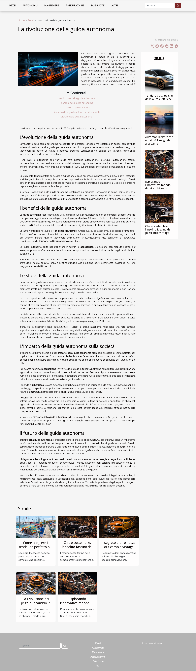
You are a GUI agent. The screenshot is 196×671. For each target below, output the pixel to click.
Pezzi (12, 5)
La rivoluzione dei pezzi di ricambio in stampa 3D (36, 603)
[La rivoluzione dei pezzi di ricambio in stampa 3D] (36, 583)
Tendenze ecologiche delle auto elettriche (159, 97)
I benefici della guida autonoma (76, 103)
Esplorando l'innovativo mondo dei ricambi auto (158, 185)
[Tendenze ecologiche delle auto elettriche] (159, 78)
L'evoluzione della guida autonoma (76, 98)
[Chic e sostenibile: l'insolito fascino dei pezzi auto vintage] (159, 208)
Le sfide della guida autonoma (76, 107)
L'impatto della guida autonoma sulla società (76, 112)
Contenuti (78, 93)
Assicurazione (75, 5)
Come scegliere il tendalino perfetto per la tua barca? (36, 547)
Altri (114, 5)
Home (21, 20)
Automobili (30, 5)
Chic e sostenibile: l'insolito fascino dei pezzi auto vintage (158, 229)
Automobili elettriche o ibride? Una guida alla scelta (159, 140)
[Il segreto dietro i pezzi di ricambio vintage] (119, 526)
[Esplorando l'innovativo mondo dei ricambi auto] (159, 164)
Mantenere (51, 5)
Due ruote (97, 5)
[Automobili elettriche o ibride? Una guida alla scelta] (159, 119)
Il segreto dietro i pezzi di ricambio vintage (119, 544)
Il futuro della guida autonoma (76, 116)
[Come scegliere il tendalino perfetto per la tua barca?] (36, 527)
